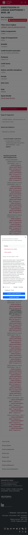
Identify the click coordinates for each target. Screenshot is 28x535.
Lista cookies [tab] (7, 252)
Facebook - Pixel (9, 290)
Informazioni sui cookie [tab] (10, 249)
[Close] (25, 237)
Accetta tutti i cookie (14, 297)
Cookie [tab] (6, 246)
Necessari (7, 287)
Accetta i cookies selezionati (14, 293)
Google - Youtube (18, 287)
